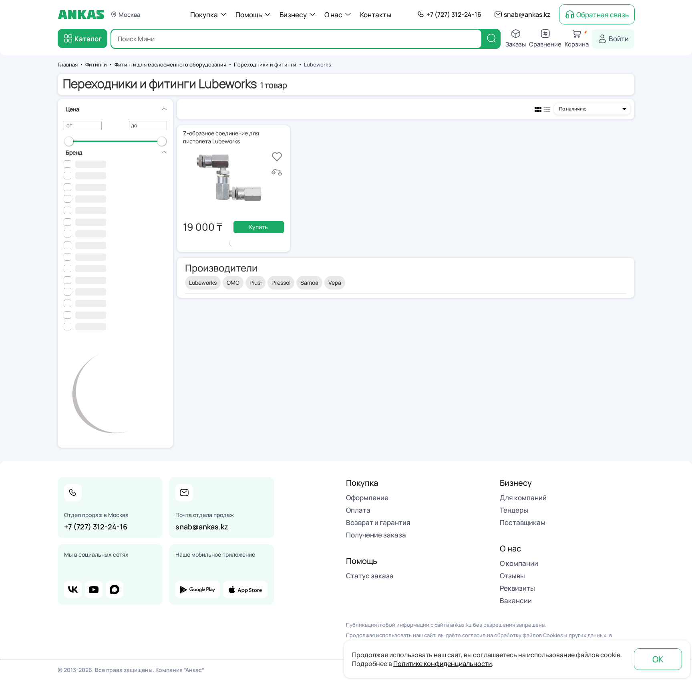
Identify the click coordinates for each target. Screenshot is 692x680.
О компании (519, 563)
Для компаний (523, 497)
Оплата (358, 510)
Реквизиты (517, 588)
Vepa (334, 282)
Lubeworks (203, 282)
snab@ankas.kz (527, 14)
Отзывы (512, 575)
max (114, 589)
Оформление (367, 497)
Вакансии (516, 600)
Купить (258, 227)
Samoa (309, 282)
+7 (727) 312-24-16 (453, 14)
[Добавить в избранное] (277, 157)
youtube (94, 589)
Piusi (255, 282)
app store (245, 589)
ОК (658, 659)
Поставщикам (522, 522)
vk (73, 589)
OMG (233, 282)
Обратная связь (602, 14)
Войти (619, 38)
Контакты (375, 14)
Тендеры (514, 510)
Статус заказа (370, 575)
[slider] (68, 141)
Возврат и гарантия (378, 522)
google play (197, 589)
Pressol (281, 282)
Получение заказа (376, 534)
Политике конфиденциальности (442, 663)
